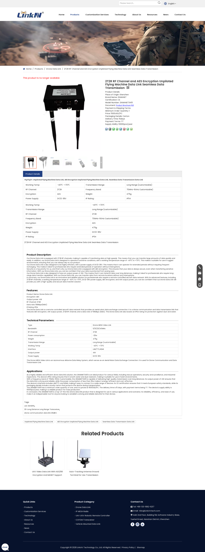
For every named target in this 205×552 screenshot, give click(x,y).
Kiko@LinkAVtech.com (149, 510)
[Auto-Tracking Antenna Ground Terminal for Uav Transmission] (84, 453)
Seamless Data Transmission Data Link (118, 421)
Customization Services (35, 511)
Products (28, 507)
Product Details (33, 174)
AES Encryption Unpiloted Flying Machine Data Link (77, 421)
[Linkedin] (137, 524)
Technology (29, 515)
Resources (29, 524)
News (26, 528)
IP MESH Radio (82, 511)
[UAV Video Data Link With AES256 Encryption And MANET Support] (47, 453)
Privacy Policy (128, 547)
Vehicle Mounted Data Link (88, 524)
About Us (28, 519)
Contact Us (29, 532)
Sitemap (141, 547)
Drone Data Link (83, 507)
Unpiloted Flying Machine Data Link (39, 421)
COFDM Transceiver (85, 519)
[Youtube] (142, 524)
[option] (47, 457)
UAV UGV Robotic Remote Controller (93, 515)
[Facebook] (132, 524)
